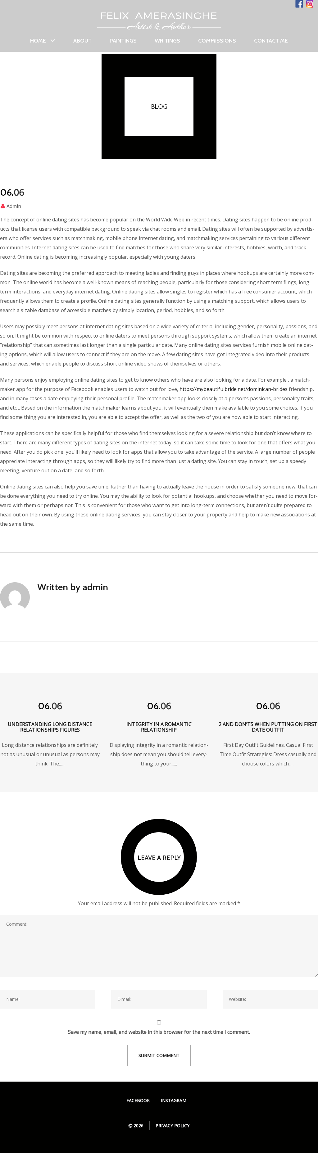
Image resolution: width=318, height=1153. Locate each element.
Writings (167, 41)
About (82, 41)
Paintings (123, 41)
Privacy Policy (172, 1125)
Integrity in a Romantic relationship (159, 727)
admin (14, 206)
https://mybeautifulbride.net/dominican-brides (233, 389)
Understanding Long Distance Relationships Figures (50, 727)
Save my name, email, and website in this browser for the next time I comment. (159, 1031)
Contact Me (271, 41)
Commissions (217, 41)
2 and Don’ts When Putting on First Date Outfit (268, 727)
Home (38, 41)
